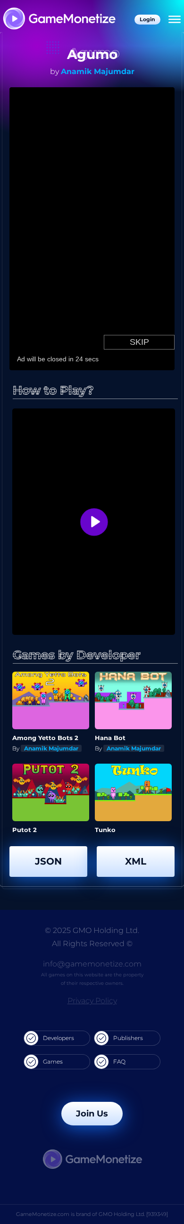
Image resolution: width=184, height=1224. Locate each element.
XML (135, 861)
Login (147, 19)
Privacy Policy (92, 1000)
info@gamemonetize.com (92, 963)
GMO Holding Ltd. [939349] (133, 1214)
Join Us (92, 1113)
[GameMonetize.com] (58, 19)
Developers (58, 1037)
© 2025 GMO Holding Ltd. (92, 930)
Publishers (128, 1037)
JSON (48, 861)
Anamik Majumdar (97, 71)
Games (53, 1061)
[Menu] (174, 20)
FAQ (119, 1061)
